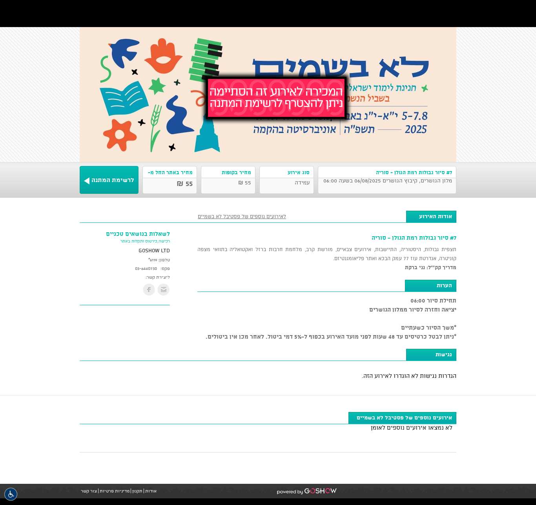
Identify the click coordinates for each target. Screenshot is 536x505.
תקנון (137, 491)
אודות (151, 491)
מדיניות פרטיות (114, 491)
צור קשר (89, 491)
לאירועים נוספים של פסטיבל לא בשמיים (242, 216)
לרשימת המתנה (112, 180)
